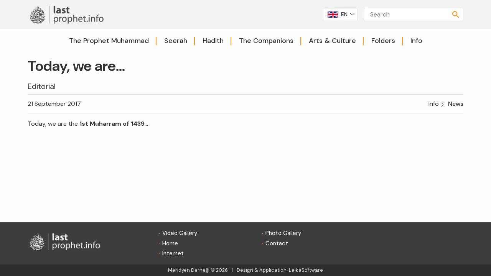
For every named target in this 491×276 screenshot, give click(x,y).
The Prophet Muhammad (109, 40)
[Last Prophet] (69, 14)
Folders (383, 40)
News (455, 104)
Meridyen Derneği (188, 270)
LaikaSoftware (306, 270)
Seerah (175, 40)
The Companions (266, 40)
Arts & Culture (332, 40)
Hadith (213, 40)
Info (416, 40)
